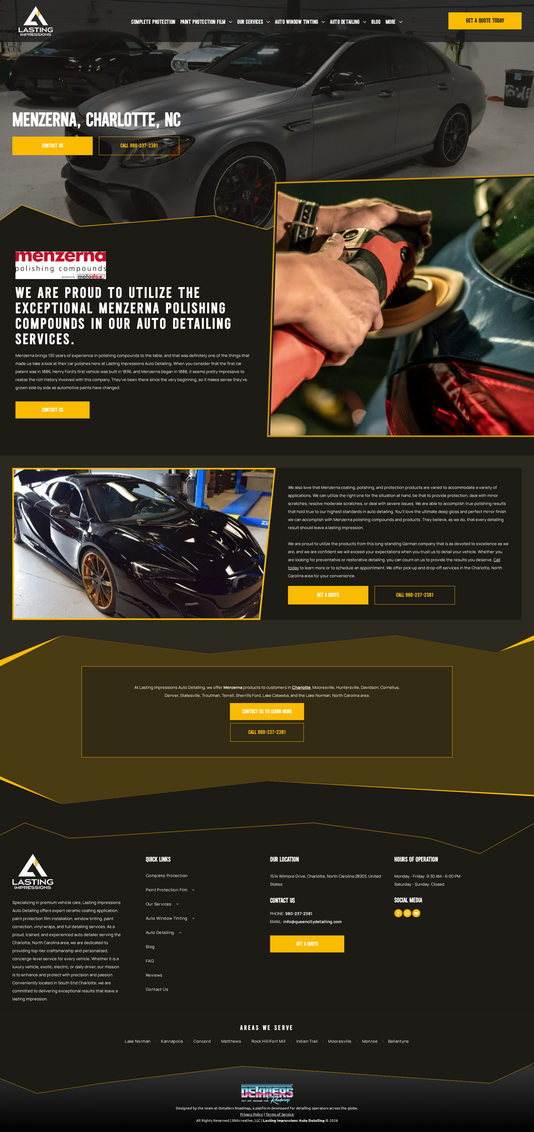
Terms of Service (280, 1114)
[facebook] (398, 914)
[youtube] (416, 914)
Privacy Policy (251, 1114)
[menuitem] (153, 22)
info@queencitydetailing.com (312, 921)
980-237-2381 (298, 913)
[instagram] (407, 914)
